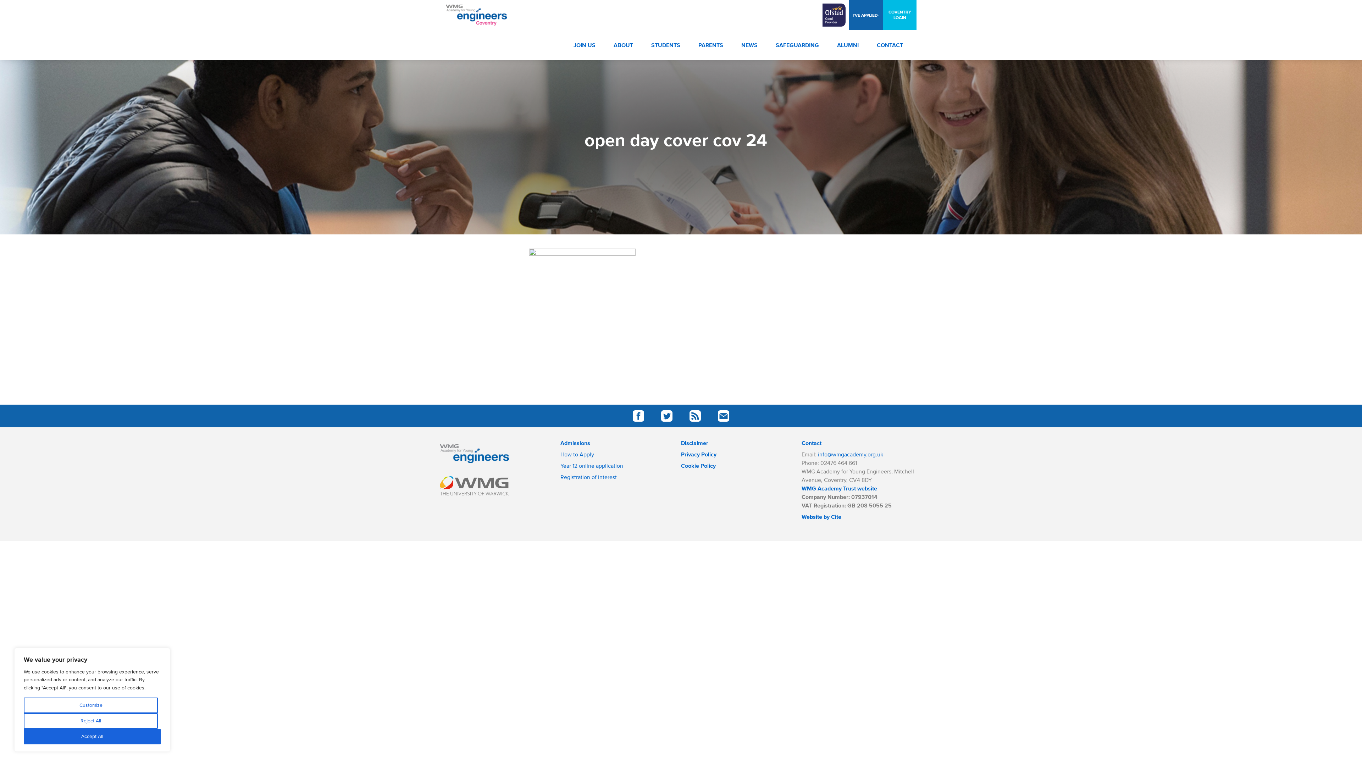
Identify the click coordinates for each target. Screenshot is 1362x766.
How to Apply (577, 454)
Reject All (91, 720)
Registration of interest (588, 477)
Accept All (92, 736)
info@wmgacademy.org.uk (850, 454)
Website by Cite (821, 517)
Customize (91, 705)
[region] (92, 700)
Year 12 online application (591, 465)
